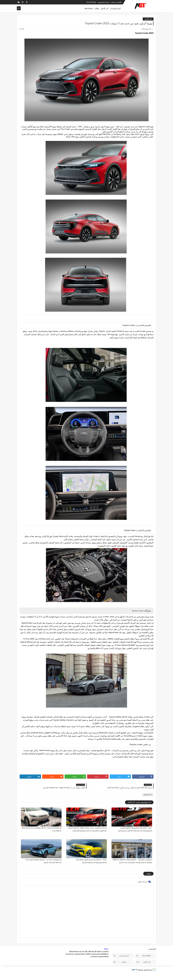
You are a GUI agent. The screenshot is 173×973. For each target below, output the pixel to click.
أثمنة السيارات (115, 8)
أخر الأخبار (104, 8)
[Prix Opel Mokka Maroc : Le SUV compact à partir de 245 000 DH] (41, 848)
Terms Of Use (91, 2)
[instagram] (22, 2)
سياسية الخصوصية (103, 2)
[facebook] (26, 2)
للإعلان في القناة (116, 2)
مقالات (96, 8)
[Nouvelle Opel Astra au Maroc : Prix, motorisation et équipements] (86, 848)
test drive (89, 8)
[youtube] (18, 2)
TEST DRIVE (143, 956)
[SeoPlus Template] (154, 969)
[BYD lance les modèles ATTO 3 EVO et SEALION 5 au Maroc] (41, 817)
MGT (106, 949)
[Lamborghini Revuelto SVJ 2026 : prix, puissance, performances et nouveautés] (131, 817)
